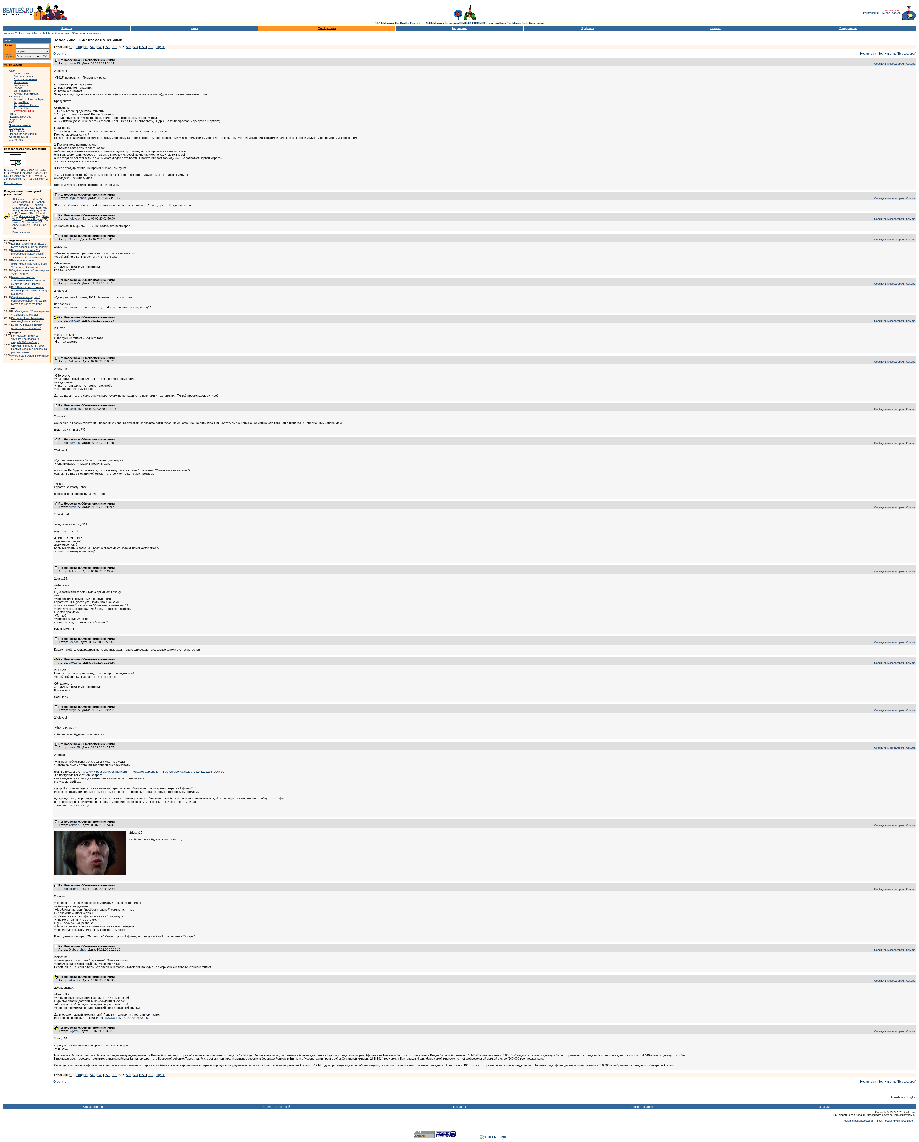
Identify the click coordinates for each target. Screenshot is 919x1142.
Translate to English (904, 1097)
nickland (40, 213)
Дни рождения (22, 90)
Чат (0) (13, 113)
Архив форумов (18, 136)
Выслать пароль (891, 12)
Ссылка (910, 63)
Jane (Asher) (34, 172)
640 (78, 47)
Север (41, 201)
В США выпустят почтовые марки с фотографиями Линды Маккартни (30, 290)
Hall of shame (17, 131)
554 (135, 47)
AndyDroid (18, 224)
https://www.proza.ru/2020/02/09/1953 (125, 1018)
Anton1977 (20, 175)
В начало (825, 1106)
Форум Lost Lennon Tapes (29, 99)
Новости (66, 28)
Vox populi (9, 57)
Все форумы (16, 96)
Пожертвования (642, 1106)
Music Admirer (27, 216)
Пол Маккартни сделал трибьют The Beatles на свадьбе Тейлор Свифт (25, 339)
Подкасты (15, 119)
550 (107, 47)
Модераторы (16, 128)
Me (6, 175)
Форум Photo (21, 102)
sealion (39, 204)
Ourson (73, 239)
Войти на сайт (892, 10)
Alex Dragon (34, 219)
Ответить (59, 53)
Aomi (43, 210)
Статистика (16, 139)
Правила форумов (20, 116)
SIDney (24, 170)
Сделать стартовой (276, 1106)
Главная (8, 33)
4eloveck (74, 218)
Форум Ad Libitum (44, 33)
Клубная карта (22, 85)
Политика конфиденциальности (896, 1120)
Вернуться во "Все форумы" (897, 53)
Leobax (73, 642)
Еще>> (160, 47)
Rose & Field (35, 178)
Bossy (16, 222)
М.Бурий (17, 207)
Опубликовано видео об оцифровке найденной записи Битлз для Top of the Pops (29, 300)
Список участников (25, 79)
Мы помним (21, 82)
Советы (7, 54)
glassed (23, 204)
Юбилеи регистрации (26, 93)
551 (114, 47)
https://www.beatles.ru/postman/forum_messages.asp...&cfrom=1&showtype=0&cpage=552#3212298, (147, 771)
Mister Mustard (21, 201)
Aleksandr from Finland (25, 199)
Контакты (459, 1106)
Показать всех (13, 183)
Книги (194, 28)
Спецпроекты (848, 28)
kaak (32, 207)
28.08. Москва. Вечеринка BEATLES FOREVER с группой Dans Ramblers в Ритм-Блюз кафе (485, 23)
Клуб (12, 70)
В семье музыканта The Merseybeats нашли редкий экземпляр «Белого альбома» (29, 253)
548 (92, 47)
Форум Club (21, 108)
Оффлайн (587, 28)
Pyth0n (38, 175)
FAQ (11, 122)
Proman (14, 172)
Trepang (32, 222)
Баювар (23, 213)
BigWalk (74, 1031)
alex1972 (75, 662)
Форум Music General (26, 105)
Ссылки (715, 28)
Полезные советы (20, 125)
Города (18, 87)
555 (143, 47)
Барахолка (459, 28)
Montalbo (40, 170)
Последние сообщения (23, 133)
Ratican (8, 170)
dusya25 (74, 63)
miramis (29, 210)
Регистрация (871, 12)
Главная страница (93, 1106)
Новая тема (868, 53)
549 (99, 47)
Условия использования (858, 1120)
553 (128, 47)
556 (150, 47)
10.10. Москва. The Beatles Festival (397, 23)
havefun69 (76, 409)
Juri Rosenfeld (12, 178)
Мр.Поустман (327, 28)
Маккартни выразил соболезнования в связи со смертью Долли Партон (28, 280)
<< (85, 47)
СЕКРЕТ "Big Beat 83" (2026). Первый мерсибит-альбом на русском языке (29, 349)
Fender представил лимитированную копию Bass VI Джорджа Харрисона (29, 263)
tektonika (74, 889)
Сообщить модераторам (889, 63)
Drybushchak (77, 198)
